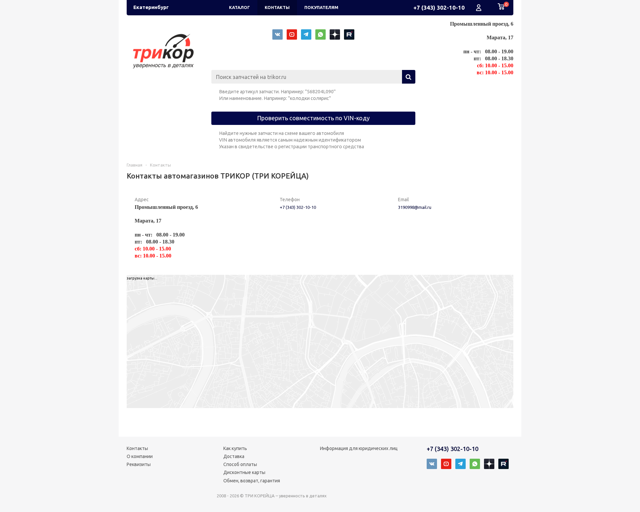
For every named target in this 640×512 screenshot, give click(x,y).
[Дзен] (335, 34)
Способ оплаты (240, 464)
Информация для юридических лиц (359, 448)
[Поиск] (408, 77)
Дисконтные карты (244, 472)
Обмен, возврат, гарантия (251, 480)
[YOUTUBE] (292, 34)
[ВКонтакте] (277, 34)
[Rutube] (349, 34)
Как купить (235, 448)
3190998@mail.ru (414, 207)
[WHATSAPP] (320, 34)
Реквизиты (139, 464)
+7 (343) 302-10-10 (439, 7)
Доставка (233, 456)
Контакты (137, 448)
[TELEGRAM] (306, 34)
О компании (140, 456)
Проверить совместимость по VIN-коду (313, 118)
